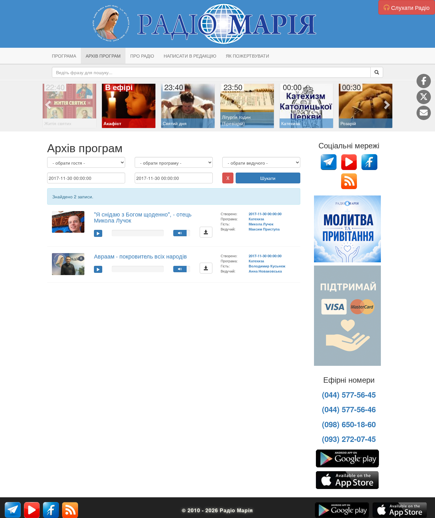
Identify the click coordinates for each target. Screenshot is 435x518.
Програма (64, 56)
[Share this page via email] (424, 113)
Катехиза (256, 218)
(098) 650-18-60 (349, 424)
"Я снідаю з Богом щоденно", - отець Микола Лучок (142, 217)
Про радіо (142, 56)
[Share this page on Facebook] (424, 81)
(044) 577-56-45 (349, 394)
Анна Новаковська (265, 270)
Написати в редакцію (190, 56)
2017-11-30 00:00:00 (265, 213)
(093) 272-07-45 (349, 438)
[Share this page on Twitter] (424, 97)
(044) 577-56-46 (349, 409)
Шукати (267, 178)
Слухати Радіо (409, 7)
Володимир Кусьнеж (267, 265)
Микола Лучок (261, 223)
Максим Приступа (264, 228)
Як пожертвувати (247, 56)
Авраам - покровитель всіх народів (140, 256)
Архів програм (103, 56)
